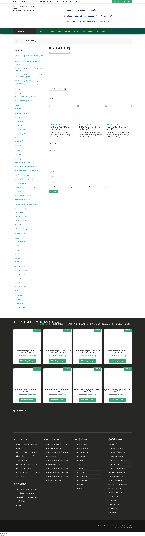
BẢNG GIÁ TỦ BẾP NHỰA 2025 (121, 2)
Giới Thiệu (43, 31)
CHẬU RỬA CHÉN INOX (22, 216)
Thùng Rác (18, 154)
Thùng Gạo (18, 150)
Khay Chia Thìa (19, 303)
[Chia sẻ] (5, 533)
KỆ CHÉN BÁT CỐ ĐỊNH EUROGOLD (26, 171)
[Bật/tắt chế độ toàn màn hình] (3, 533)
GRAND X (105, 31)
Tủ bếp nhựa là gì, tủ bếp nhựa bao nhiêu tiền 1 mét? (61, 128)
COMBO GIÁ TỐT (20, 233)
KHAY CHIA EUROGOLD (22, 212)
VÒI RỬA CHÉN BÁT (21, 221)
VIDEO (33, 1)
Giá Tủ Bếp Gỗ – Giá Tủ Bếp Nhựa (26, 96)
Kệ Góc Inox (19, 138)
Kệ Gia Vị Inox (19, 125)
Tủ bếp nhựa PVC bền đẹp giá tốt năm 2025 (118, 128)
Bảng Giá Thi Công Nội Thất (45, 1)
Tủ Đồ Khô (18, 262)
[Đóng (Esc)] (6, 533)
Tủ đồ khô (18, 245)
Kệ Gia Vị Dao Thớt (21, 287)
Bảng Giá (52, 31)
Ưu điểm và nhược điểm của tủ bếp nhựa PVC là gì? (90, 128)
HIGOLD (76, 31)
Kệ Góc (17, 291)
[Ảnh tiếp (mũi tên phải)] (3, 535)
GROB (60, 31)
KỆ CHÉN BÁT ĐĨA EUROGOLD (25, 179)
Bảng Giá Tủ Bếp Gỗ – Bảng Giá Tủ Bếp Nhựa (69, 1)
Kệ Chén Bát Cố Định (21, 270)
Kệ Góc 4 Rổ (19, 141)
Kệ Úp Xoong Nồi (20, 134)
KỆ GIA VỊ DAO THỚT (21, 121)
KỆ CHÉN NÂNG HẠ (21, 113)
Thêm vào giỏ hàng (26, 361)
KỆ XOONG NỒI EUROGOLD (24, 183)
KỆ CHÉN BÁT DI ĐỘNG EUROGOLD (26, 167)
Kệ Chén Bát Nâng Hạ (22, 266)
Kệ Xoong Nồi (19, 278)
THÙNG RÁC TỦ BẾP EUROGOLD (25, 204)
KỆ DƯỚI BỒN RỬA (21, 208)
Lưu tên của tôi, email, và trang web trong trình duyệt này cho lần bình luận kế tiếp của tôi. (80, 187)
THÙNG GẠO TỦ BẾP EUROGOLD (25, 200)
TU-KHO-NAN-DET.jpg (59, 89)
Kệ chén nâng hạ (20, 241)
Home (15, 1)
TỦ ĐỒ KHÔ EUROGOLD (23, 175)
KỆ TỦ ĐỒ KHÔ (20, 109)
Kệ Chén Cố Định (20, 117)
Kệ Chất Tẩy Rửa (20, 307)
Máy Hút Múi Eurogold (22, 229)
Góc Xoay (18, 145)
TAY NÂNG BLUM (24, 1)
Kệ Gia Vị (18, 283)
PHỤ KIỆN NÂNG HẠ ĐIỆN (23, 163)
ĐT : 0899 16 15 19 (22, 505)
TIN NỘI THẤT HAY (87, 31)
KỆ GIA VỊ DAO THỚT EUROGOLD (25, 187)
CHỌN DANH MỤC (22, 31)
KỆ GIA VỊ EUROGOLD (22, 192)
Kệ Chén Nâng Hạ (82, 448)
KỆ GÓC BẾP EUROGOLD (23, 196)
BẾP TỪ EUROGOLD (21, 225)
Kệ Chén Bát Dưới (20, 274)
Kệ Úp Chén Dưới (20, 130)
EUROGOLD (68, 31)
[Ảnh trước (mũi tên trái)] (1, 535)
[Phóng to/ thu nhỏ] (1, 533)
